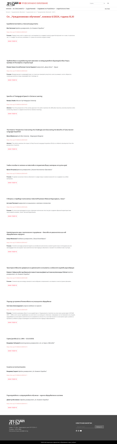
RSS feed (107, 9)
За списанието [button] (18, 8)
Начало (8, 8)
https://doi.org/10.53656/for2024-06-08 (17, 278)
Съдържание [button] (30, 8)
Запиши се (99, 427)
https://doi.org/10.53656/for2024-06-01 (17, 32)
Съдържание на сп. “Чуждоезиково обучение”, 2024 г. (41, 12)
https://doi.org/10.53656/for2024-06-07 (17, 242)
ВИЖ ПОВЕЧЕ (12, 41)
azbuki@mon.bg (23, 431)
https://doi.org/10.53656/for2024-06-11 (17, 375)
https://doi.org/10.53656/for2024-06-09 (17, 309)
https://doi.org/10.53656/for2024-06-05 (17, 173)
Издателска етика (63, 8)
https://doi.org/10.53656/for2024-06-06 (17, 207)
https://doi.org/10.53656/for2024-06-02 (17, 71)
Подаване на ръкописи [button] (45, 8)
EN (108, 3)
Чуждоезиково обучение (18, 12)
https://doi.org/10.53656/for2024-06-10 (17, 347)
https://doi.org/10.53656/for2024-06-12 (17, 403)
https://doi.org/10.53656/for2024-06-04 (17, 140)
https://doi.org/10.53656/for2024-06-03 (17, 104)
